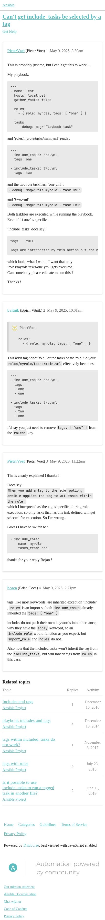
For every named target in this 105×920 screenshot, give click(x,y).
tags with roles (15, 763)
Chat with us (12, 901)
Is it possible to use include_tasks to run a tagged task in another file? (28, 787)
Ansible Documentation (20, 894)
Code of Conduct (15, 909)
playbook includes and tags (26, 720)
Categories (26, 824)
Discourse (31, 845)
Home (8, 824)
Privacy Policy (15, 834)
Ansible (8, 5)
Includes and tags (17, 701)
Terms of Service (74, 824)
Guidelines (48, 824)
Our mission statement (19, 887)
